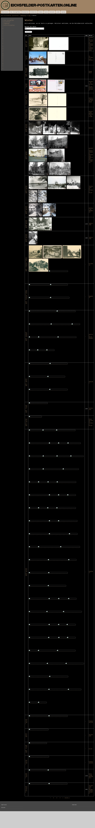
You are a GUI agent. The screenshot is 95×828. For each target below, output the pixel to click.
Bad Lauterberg (26, 789)
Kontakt (52, 12)
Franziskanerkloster (91, 49)
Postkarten (25, 12)
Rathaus (91, 81)
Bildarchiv (33, 12)
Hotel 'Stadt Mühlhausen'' (91, 775)
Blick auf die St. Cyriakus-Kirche (91, 422)
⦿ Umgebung (6, 23)
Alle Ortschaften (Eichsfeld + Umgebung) (13, 15)
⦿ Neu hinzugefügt (8, 20)
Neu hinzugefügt (15, 12)
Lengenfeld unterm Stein (26, 100)
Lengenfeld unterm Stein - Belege (26, 264)
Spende (63, 12)
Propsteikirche (91, 721)
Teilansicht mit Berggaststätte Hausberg (91, 789)
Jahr (86, 35)
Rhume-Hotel (90, 72)
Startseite (5, 12)
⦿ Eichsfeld (6, 21)
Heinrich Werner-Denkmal (91, 336)
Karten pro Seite (30, 26)
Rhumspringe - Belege (26, 72)
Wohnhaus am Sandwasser (91, 210)
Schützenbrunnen (91, 89)
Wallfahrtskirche (91, 41)
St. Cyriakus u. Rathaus (91, 58)
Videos (41, 12)
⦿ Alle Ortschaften (9, 25)
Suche (46, 12)
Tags (29, 15)
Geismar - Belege (26, 44)
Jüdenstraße (91, 224)
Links (58, 12)
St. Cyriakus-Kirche (91, 84)
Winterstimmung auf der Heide (91, 99)
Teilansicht (91, 187)
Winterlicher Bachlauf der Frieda (91, 114)
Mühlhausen (26, 775)
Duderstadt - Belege (26, 128)
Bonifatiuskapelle (91, 45)
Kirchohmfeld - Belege (26, 336)
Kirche (90, 748)
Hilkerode (26, 735)
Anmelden (74, 804)
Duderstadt (26, 58)
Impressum (4, 804)
